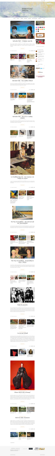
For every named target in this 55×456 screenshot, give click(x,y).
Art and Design (22, 79)
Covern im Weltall (22, 333)
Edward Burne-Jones (13, 412)
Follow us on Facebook (40, 46)
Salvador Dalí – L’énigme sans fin (22, 41)
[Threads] (38, 31)
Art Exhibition (22, 303)
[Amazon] (40, 29)
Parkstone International (14, 89)
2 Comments (24, 393)
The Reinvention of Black (22, 98)
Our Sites (18, 18)
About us (15, 18)
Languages (39, 18)
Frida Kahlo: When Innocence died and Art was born (13, 282)
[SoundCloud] (42, 29)
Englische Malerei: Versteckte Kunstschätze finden (30, 242)
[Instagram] (38, 27)
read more (22, 48)
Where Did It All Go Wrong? (22, 392)
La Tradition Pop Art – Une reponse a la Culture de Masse (22, 177)
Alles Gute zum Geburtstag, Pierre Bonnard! (29, 60)
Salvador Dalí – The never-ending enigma (22, 117)
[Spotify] (44, 29)
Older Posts (12, 442)
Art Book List (25, 18)
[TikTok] (38, 29)
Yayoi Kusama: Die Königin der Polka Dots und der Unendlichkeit (41, 52)
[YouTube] (36, 29)
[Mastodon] (36, 31)
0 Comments (24, 42)
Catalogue (22, 18)
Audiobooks (29, 18)
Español (25, 303)
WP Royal (14, 454)
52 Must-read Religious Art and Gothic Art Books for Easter (22, 281)
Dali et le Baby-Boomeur (22, 417)
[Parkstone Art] (27, 9)
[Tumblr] (42, 27)
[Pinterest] (44, 27)
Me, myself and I (12, 357)
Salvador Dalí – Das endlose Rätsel (22, 80)
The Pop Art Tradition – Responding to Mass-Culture (22, 261)
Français (22, 175)
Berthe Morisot (29, 412)
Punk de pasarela (22, 305)
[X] (40, 27)
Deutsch (25, 79)
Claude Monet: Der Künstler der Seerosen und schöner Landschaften (22, 242)
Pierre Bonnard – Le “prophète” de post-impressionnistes (21, 197)
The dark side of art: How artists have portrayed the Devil (41, 57)
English (25, 115)
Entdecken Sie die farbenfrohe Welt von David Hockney (14, 242)
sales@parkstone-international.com (14, 450)
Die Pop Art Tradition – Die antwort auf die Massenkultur (22, 222)
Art (18, 79)
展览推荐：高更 (12, 59)
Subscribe (31, 448)
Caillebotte (20, 412)
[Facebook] (36, 27)
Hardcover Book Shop (34, 18)
